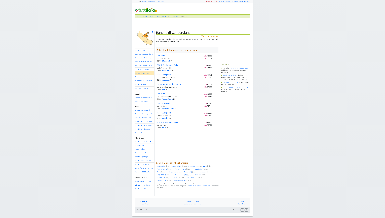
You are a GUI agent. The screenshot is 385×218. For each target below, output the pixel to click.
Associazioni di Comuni (143, 181)
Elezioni (227, 2)
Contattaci (241, 204)
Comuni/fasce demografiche (144, 168)
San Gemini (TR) (195, 178)
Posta (164, 128)
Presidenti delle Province (143, 125)
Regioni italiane (140, 149)
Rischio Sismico (140, 77)
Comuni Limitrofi (140, 84)
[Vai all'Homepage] (147, 10)
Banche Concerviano (142, 73)
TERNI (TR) (202, 175)
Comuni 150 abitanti (142, 164)
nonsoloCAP (145, 2)
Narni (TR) (179, 178)
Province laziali (140, 145)
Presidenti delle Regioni (143, 129)
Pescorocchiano (168, 109)
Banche (246, 2)
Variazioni (221, 2)
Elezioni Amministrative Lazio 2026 (236, 87)
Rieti (163, 89)
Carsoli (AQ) (191, 172)
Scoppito (165, 118)
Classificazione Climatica (143, 81)
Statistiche (234, 2)
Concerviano (174, 16)
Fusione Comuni (140, 133)
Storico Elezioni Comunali (143, 62)
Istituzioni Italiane (192, 201)
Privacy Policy (144, 204)
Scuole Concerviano (142, 69)
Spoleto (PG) (165, 181)
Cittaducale (166, 61)
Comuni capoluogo (141, 157)
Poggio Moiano (167, 99)
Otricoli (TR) (164, 178)
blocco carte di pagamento (239, 68)
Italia (145, 16)
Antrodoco (166, 80)
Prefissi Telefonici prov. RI (144, 118)
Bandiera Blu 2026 (211, 2)
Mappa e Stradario (141, 88)
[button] (242, 210)
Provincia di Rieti (161, 16)
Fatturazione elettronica (143, 65)
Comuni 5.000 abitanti (143, 172)
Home (138, 16)
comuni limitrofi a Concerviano (199, 186)
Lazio (151, 16)
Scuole (241, 2)
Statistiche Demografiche (144, 54)
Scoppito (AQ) (201, 169)
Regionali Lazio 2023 (141, 101)
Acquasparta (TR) (183, 181)
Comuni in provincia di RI (143, 141)
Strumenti (242, 201)
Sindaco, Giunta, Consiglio (143, 58)
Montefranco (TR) (184, 175)
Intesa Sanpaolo (164, 75)
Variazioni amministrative (192, 204)
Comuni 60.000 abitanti (143, 160)
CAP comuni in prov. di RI (143, 121)
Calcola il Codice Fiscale (231, 82)
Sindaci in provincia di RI (143, 110)
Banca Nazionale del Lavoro (169, 84)
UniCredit (161, 55)
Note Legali (143, 201)
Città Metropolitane (141, 153)
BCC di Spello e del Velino (168, 65)
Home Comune (140, 50)
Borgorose (175, 172)
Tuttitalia (138, 2)
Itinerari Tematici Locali (143, 185)
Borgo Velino (166, 70)
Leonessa (206, 172)
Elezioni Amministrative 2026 (144, 98)
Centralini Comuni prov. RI (143, 114)
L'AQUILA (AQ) (165, 175)
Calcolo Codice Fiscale (157, 2)
